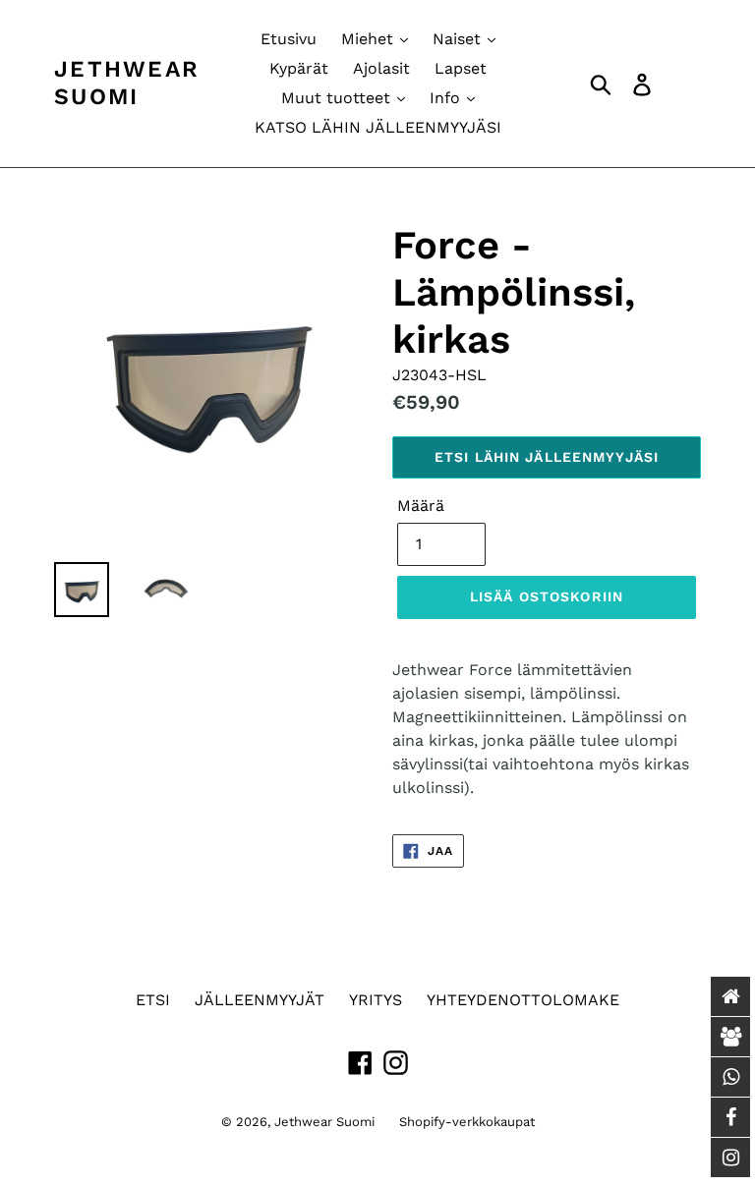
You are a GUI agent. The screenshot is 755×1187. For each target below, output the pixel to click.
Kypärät (298, 68)
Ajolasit (381, 68)
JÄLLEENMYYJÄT (259, 999)
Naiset (459, 38)
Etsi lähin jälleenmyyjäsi (547, 457)
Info (447, 97)
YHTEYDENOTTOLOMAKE (523, 999)
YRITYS (375, 999)
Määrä (420, 505)
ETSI (153, 999)
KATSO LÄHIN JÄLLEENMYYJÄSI (378, 127)
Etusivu (289, 38)
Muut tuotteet (338, 97)
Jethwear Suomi (127, 83)
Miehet (369, 38)
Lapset (461, 68)
